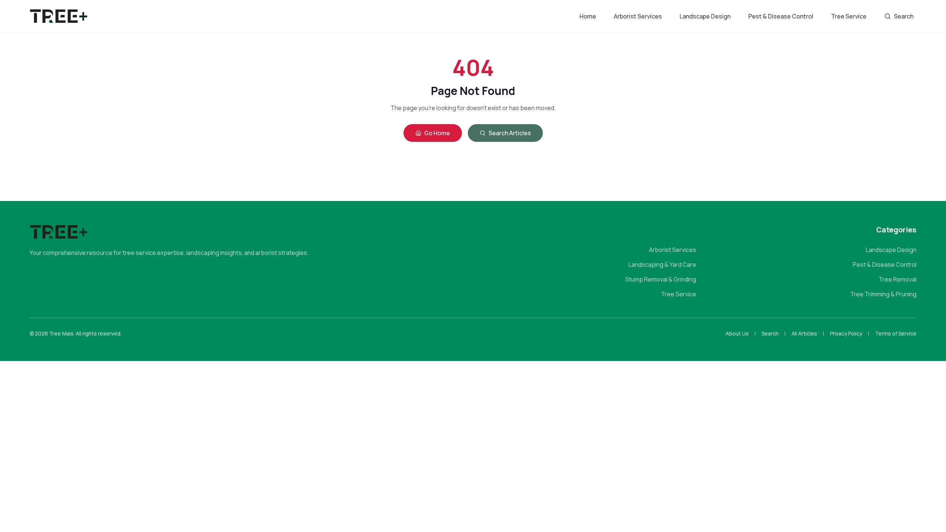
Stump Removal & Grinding (660, 279)
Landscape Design (705, 16)
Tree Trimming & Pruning (883, 294)
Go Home (437, 133)
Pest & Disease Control (780, 16)
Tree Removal (897, 279)
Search (903, 16)
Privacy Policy (846, 333)
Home (587, 16)
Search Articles (510, 133)
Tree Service (849, 16)
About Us (737, 333)
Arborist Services (638, 16)
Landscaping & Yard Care (662, 264)
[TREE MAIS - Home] (59, 16)
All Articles (804, 333)
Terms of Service (895, 333)
